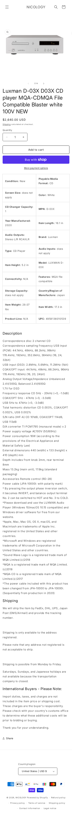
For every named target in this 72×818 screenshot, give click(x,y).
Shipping (7, 124)
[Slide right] (44, 83)
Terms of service (36, 803)
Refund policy (58, 797)
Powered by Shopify (37, 797)
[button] (7, 7)
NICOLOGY (21, 797)
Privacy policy (17, 803)
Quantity (7, 130)
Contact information (29, 808)
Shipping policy (57, 803)
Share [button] (9, 738)
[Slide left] (28, 83)
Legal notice (50, 808)
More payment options (36, 168)
